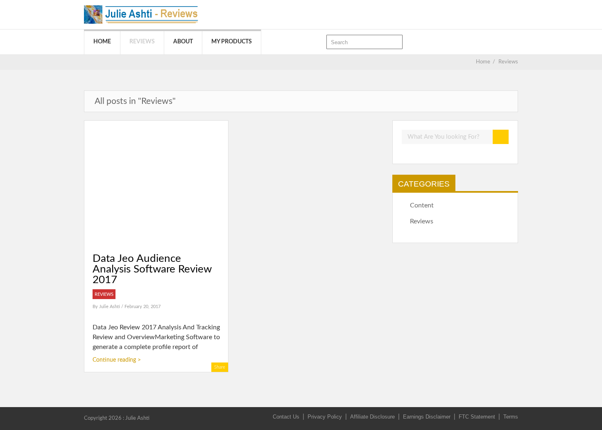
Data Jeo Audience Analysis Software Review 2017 (152, 269)
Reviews (142, 42)
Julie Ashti (110, 306)
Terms (510, 417)
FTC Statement (477, 417)
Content (422, 205)
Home (102, 42)
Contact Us (286, 417)
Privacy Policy (325, 417)
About (183, 42)
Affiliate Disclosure (372, 417)
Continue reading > (117, 360)
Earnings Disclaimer (426, 417)
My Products (231, 42)
